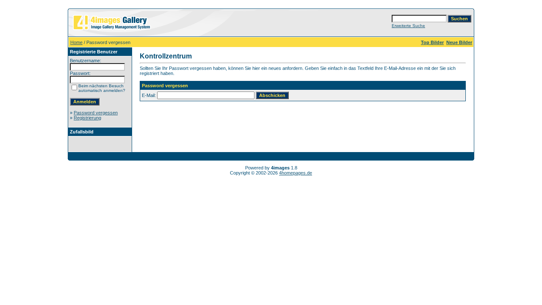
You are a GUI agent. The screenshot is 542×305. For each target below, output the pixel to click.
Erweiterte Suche (408, 25)
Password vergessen (96, 112)
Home (76, 42)
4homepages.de (295, 172)
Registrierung (87, 117)
